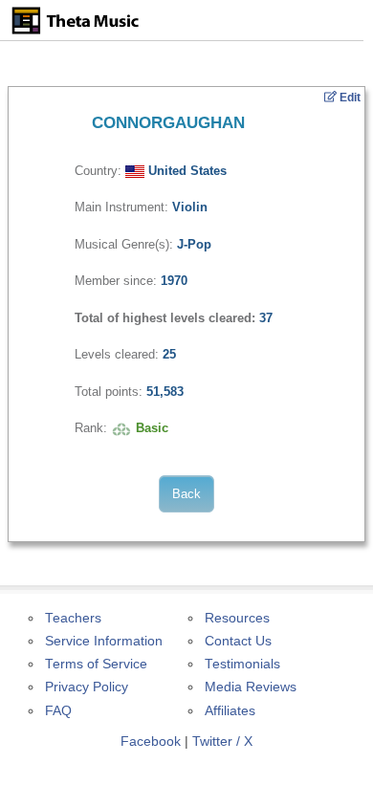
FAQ (58, 711)
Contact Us (238, 641)
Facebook (151, 741)
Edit (349, 97)
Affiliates (230, 711)
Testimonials (242, 664)
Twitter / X (222, 741)
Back (186, 494)
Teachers (73, 618)
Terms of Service (96, 664)
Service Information (104, 641)
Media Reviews (250, 687)
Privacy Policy (86, 687)
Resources (237, 618)
